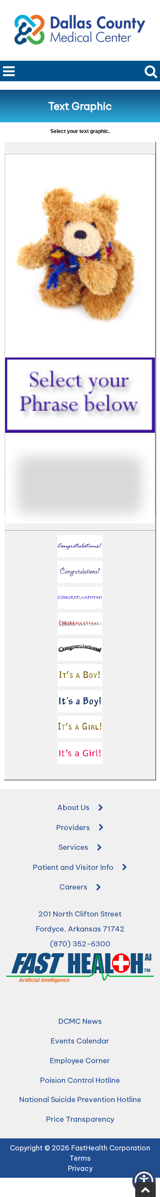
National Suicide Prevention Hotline (80, 1099)
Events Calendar (80, 1041)
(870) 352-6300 (80, 944)
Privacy (80, 1168)
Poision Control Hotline (80, 1080)
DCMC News (80, 1021)
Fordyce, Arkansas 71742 (80, 929)
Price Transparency (80, 1119)
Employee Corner (80, 1060)
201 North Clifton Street (80, 914)
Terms (80, 1158)
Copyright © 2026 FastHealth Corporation (80, 1148)
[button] (80, 548)
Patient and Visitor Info (73, 867)
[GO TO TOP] (145, 1189)
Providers (73, 827)
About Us (73, 807)
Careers (73, 887)
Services (73, 847)
